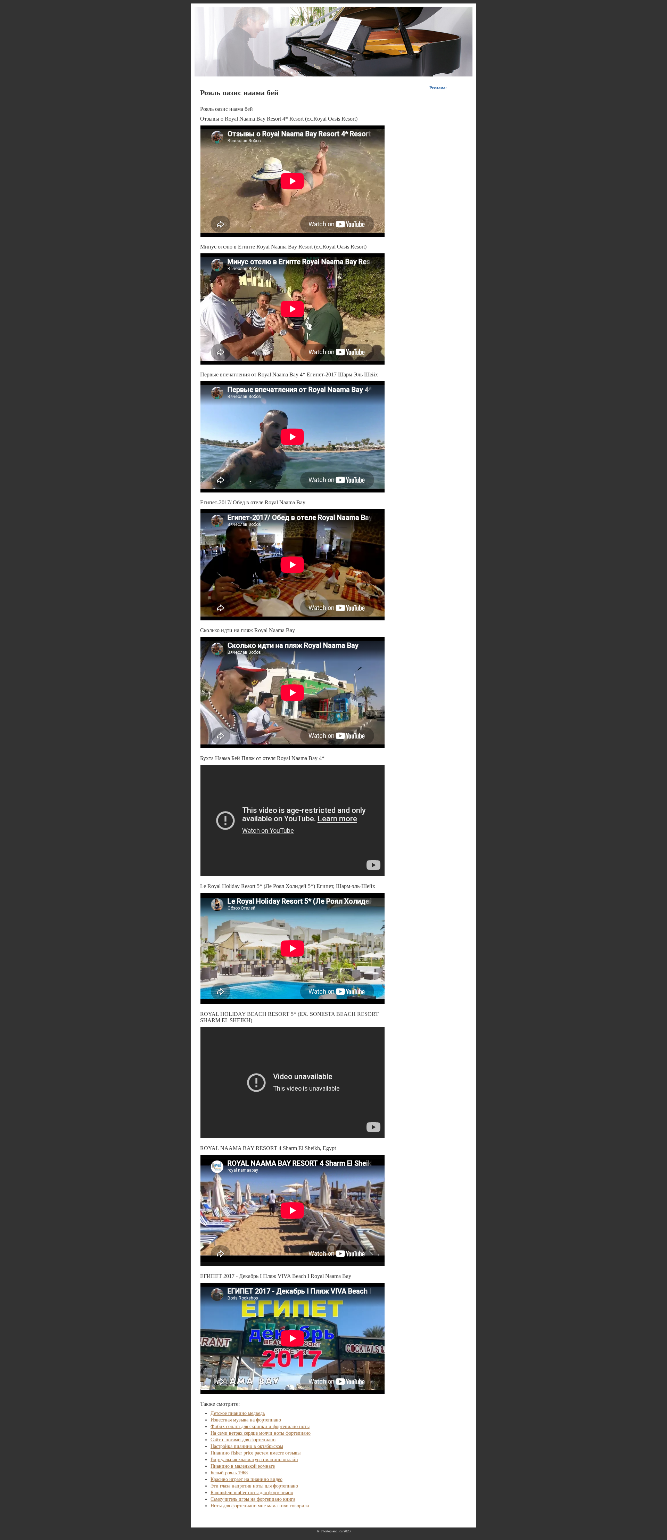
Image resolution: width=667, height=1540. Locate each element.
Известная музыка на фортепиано (246, 1420)
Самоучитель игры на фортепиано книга (253, 1499)
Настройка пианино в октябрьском (247, 1446)
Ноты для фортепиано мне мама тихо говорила (260, 1505)
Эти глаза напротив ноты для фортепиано (254, 1486)
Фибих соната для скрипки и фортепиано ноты (260, 1426)
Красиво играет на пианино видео (246, 1479)
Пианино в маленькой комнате (243, 1466)
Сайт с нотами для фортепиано (243, 1439)
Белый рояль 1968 (229, 1472)
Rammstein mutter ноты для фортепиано (252, 1492)
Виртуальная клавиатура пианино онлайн (254, 1459)
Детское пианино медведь (238, 1413)
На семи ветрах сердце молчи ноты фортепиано (261, 1433)
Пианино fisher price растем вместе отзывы (255, 1453)
